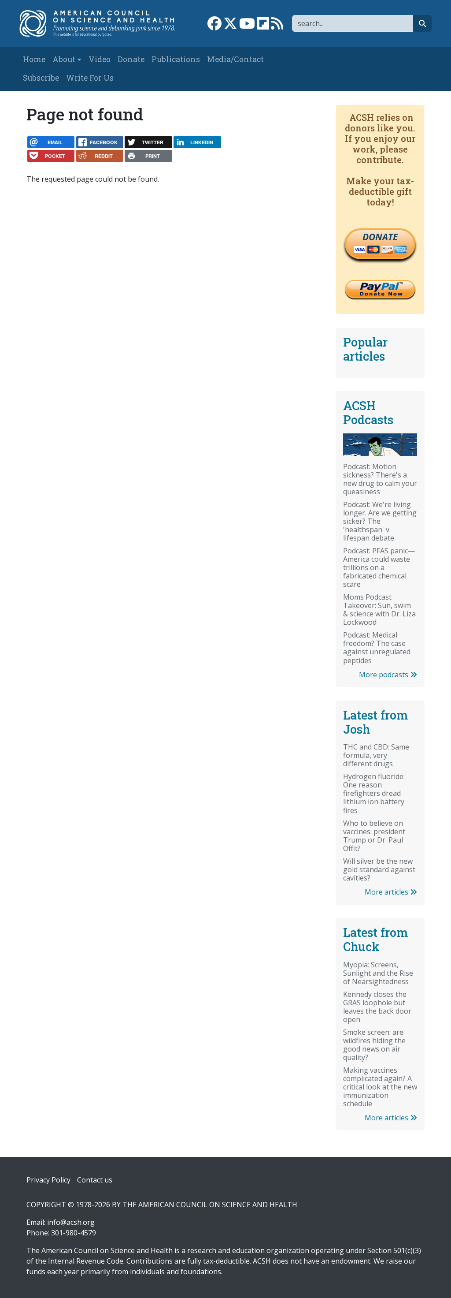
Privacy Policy (48, 1180)
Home (34, 59)
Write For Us (90, 78)
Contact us (94, 1180)
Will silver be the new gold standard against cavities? (379, 869)
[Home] (101, 23)
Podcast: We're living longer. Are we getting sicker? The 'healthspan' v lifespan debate (380, 521)
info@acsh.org (71, 1222)
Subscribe (41, 78)
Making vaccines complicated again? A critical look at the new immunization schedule (380, 1086)
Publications (176, 59)
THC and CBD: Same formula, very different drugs (376, 755)
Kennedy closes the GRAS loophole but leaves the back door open (377, 1006)
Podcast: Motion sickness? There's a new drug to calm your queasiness (380, 479)
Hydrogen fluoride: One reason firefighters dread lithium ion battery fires (374, 793)
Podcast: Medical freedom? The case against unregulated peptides (376, 647)
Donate (131, 59)
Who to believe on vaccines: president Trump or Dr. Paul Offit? (374, 835)
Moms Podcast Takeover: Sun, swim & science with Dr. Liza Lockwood (379, 609)
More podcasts (384, 674)
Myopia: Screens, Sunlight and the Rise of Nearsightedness (378, 973)
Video (100, 59)
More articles (387, 892)
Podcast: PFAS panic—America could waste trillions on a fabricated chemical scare (379, 567)
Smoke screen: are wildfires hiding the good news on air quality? (374, 1044)
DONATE (380, 237)
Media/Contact (235, 59)
